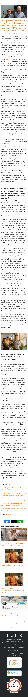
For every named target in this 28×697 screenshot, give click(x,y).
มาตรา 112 (15, 621)
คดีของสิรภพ (8, 514)
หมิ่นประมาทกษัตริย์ (6, 627)
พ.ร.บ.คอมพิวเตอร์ (6, 621)
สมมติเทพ (12, 624)
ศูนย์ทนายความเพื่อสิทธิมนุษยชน (16, 647)
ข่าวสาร (21, 33)
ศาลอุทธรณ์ (4, 624)
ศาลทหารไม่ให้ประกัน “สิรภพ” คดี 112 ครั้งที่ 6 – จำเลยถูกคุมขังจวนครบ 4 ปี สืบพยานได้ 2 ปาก (13, 567)
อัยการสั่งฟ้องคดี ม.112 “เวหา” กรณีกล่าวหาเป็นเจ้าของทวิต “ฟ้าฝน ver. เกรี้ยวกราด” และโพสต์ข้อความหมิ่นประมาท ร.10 (13, 614)
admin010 (15, 33)
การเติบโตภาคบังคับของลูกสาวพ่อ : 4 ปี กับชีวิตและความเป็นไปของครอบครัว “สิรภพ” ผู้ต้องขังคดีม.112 (14, 496)
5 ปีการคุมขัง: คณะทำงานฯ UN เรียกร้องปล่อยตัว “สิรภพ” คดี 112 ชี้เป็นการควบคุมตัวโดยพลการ (13, 590)
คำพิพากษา (8, 59)
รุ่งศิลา (22, 621)
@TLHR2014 (16, 649)
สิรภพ (18, 624)
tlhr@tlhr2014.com (15, 650)
